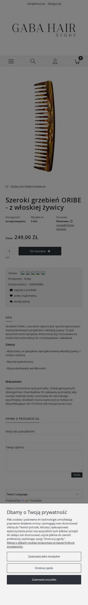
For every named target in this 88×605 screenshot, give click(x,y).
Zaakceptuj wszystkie (44, 579)
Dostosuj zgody (44, 568)
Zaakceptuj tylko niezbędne (44, 556)
